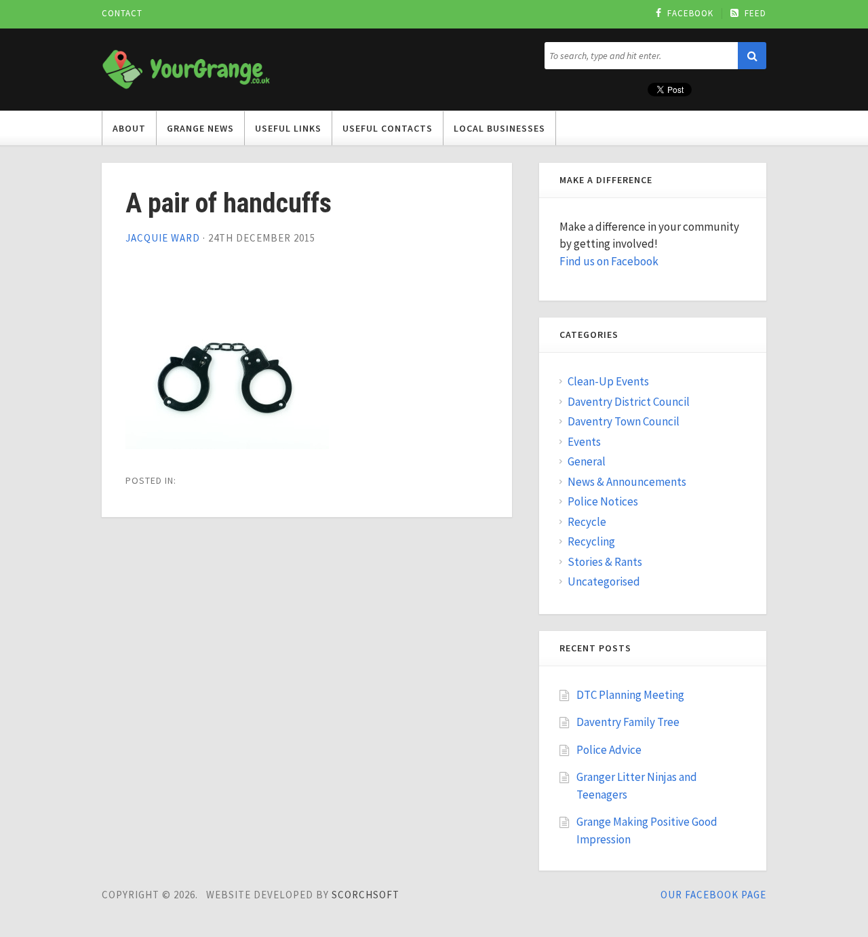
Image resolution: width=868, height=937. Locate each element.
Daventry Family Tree (627, 721)
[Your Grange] (186, 67)
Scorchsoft (365, 894)
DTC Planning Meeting (630, 694)
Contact (122, 13)
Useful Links (288, 128)
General (587, 461)
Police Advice (609, 749)
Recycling (591, 541)
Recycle (587, 521)
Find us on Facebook (608, 261)
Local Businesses (499, 128)
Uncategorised (604, 581)
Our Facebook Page (713, 894)
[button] (752, 55)
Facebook (690, 13)
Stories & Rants (605, 561)
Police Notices (603, 501)
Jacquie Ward (162, 237)
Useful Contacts (387, 128)
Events (584, 441)
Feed (755, 13)
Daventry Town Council (623, 421)
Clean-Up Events (608, 381)
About (129, 128)
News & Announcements (627, 481)
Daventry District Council (629, 401)
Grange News (200, 128)
